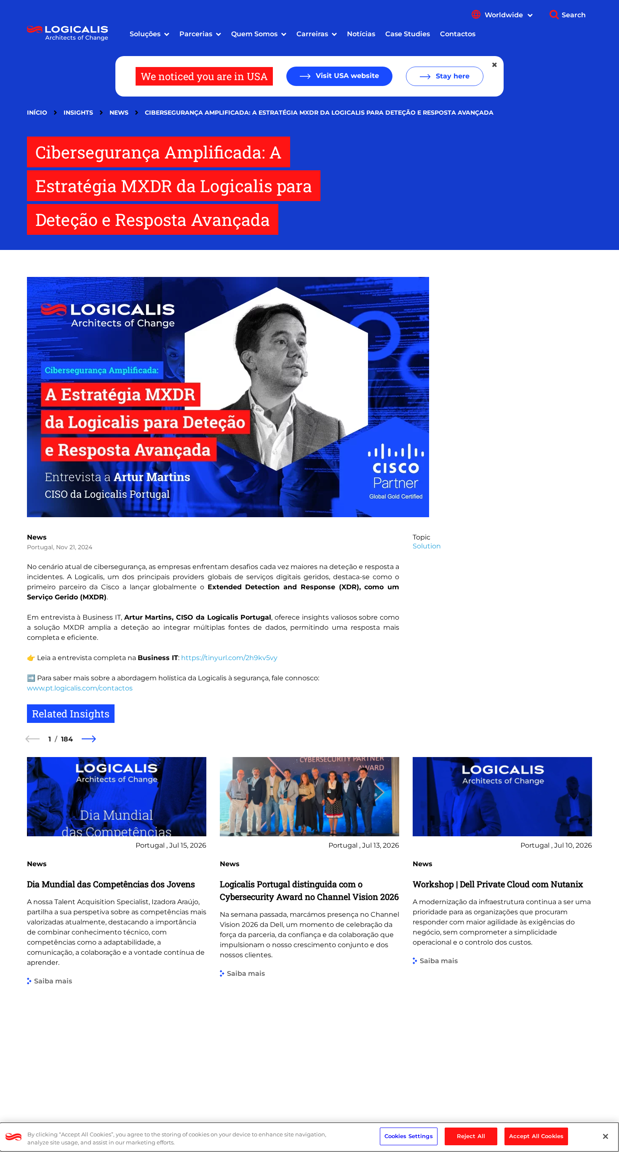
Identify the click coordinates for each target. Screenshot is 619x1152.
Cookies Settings (408, 1136)
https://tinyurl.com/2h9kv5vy (229, 658)
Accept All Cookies (536, 1136)
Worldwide (505, 15)
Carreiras (312, 34)
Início (37, 112)
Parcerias (195, 34)
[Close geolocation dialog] (495, 65)
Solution (427, 546)
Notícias (361, 34)
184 (67, 739)
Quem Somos (254, 34)
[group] (116, 926)
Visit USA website (346, 76)
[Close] (605, 1136)
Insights (78, 112)
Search (574, 15)
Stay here (452, 76)
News (118, 112)
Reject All (471, 1136)
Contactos (457, 34)
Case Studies (407, 34)
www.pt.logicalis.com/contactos (80, 688)
